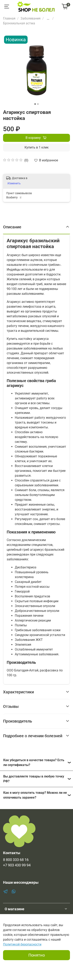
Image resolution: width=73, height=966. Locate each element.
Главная (9, 18)
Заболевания (30, 18)
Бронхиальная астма (19, 23)
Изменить (14, 183)
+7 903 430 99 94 (17, 865)
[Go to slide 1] (35, 104)
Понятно (36, 955)
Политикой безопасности (22, 944)
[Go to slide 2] (38, 104)
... (48, 18)
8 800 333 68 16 (16, 860)
